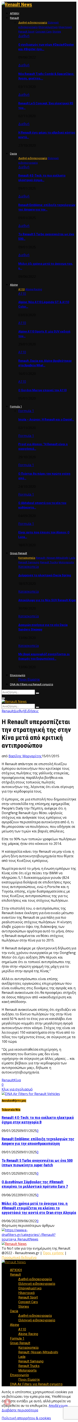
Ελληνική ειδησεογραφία (36, 1284)
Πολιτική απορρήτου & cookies (26, 1418)
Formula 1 (16, 406)
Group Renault (18, 553)
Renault (14, 18)
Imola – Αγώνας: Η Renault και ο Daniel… (46, 419)
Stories (23, 1307)
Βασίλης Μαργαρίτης (25, 756)
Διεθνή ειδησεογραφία (35, 1279)
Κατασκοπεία (28, 566)
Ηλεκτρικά (26, 1293)
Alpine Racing (28, 1334)
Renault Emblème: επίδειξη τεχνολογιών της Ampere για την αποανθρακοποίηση (38, 1141)
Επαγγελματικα (29, 1288)
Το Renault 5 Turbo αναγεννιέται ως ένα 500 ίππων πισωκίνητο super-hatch (37, 1162)
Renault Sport (28, 1297)
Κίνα (17, 1080)
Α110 (22, 293)
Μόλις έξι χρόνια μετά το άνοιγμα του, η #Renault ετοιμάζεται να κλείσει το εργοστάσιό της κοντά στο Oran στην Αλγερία (39, 1208)
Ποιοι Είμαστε (29, 680)
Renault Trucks (29, 1366)
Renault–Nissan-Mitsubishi (38, 1352)
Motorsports (27, 1370)
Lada (21, 1357)
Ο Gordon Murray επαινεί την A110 (42, 390)
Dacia (13, 153)
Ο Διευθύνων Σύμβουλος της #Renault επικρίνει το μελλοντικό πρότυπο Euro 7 (35, 1184)
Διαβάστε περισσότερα (20, 1410)
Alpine (14, 284)
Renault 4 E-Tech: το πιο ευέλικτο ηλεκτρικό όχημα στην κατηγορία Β (38, 1119)
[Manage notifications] (7, 1402)
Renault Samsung (30, 1361)
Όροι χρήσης (53, 1253)
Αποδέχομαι (58, 1405)
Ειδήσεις (32, 711)
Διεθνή (23, 36)
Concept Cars (28, 1302)
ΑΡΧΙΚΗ (14, 13)
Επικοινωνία (17, 675)
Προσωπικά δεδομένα (19, 1257)
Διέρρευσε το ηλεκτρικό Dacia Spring (44, 575)
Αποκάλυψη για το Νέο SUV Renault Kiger (47, 600)
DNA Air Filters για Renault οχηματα (31, 684)
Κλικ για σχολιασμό (17, 1089)
